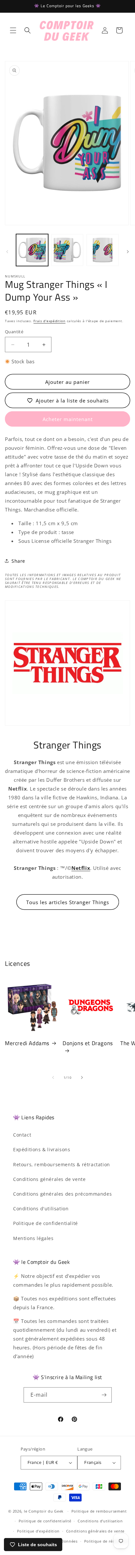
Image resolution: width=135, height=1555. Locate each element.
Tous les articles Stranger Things (67, 902)
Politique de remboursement (99, 1511)
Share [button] (18, 561)
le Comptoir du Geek (44, 1511)
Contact (22, 1135)
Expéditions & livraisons (41, 1149)
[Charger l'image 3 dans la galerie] (103, 250)
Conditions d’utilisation (100, 1520)
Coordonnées (65, 1541)
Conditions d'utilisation (40, 1208)
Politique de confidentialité (45, 1223)
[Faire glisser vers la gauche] (7, 251)
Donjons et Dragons (88, 1043)
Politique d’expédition (38, 1531)
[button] (13, 30)
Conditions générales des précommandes (62, 1194)
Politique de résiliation (106, 1541)
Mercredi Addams (27, 1043)
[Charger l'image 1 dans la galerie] (32, 250)
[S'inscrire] (104, 1395)
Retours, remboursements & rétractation (61, 1164)
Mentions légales (33, 1238)
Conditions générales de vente (49, 1179)
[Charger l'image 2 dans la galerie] (67, 250)
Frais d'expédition (49, 321)
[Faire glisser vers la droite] (128, 251)
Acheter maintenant (68, 419)
